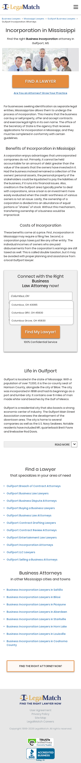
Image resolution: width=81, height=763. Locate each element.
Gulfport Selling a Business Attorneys (32, 559)
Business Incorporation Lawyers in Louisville (36, 634)
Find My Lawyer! (40, 332)
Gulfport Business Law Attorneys (29, 515)
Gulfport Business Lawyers (61, 18)
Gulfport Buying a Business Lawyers (31, 508)
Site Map (40, 718)
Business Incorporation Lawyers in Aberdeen (37, 612)
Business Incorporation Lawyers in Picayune (36, 604)
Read (62, 444)
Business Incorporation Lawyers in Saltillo (35, 590)
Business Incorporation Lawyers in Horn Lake (37, 626)
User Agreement (40, 710)
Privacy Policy (40, 714)
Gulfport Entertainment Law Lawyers (32, 537)
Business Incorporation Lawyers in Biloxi (33, 597)
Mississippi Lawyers (34, 18)
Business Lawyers (11, 18)
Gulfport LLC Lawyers (21, 552)
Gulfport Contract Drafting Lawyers (31, 523)
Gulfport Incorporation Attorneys (30, 545)
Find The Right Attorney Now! (40, 666)
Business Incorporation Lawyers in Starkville (36, 619)
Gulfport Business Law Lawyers (28, 493)
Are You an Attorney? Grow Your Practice (40, 93)
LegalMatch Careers (40, 721)
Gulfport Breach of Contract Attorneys (34, 486)
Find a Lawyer (40, 81)
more (66, 444)
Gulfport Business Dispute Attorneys (32, 501)
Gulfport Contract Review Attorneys (32, 530)
